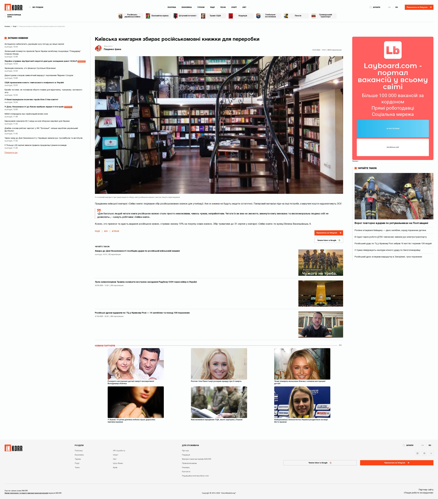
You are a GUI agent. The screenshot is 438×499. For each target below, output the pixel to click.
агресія (115, 231)
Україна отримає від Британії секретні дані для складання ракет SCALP (45, 61)
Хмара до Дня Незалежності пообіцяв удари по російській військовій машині (137, 251)
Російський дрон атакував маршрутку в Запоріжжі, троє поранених (388, 257)
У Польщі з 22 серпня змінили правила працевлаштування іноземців (35, 145)
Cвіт (244, 7)
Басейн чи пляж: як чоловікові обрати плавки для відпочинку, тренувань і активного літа (43, 91)
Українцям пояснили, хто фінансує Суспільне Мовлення (30, 68)
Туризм (201, 7)
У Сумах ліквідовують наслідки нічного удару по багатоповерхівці (387, 250)
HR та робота (119, 451)
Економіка (187, 7)
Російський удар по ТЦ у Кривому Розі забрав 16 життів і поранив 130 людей (393, 244)
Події (212, 7)
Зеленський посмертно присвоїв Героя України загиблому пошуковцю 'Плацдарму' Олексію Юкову (43, 52)
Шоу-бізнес (118, 463)
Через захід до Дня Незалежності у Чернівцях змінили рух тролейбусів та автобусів (43, 138)
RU (396, 7)
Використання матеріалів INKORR (196, 459)
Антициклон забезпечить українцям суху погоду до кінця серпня (34, 44)
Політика (172, 7)
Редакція (186, 455)
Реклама (185, 467)
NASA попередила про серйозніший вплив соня (26, 114)
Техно (223, 7)
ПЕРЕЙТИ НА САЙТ (393, 147)
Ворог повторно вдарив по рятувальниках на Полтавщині (391, 223)
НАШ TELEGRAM (393, 128)
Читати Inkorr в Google (326, 240)
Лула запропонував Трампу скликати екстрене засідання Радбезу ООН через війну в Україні (146, 282)
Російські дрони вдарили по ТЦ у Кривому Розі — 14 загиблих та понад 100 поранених (142, 313)
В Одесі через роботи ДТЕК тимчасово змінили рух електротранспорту (391, 237)
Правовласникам (189, 463)
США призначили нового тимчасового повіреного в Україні (34, 83)
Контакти (186, 472)
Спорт (234, 7)
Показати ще (11, 153)
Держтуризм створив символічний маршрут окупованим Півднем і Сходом (39, 75)
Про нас (185, 451)
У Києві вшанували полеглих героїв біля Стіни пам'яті (31, 100)
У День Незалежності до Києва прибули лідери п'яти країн (38, 107)
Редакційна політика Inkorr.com (195, 476)
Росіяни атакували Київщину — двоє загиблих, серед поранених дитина (390, 230)
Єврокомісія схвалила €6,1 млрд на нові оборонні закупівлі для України (37, 121)
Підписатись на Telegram (326, 233)
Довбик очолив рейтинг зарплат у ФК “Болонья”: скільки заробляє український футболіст (41, 130)
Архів (115, 467)
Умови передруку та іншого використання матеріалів (26, 493)
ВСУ (106, 231)
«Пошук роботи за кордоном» (418, 493)
